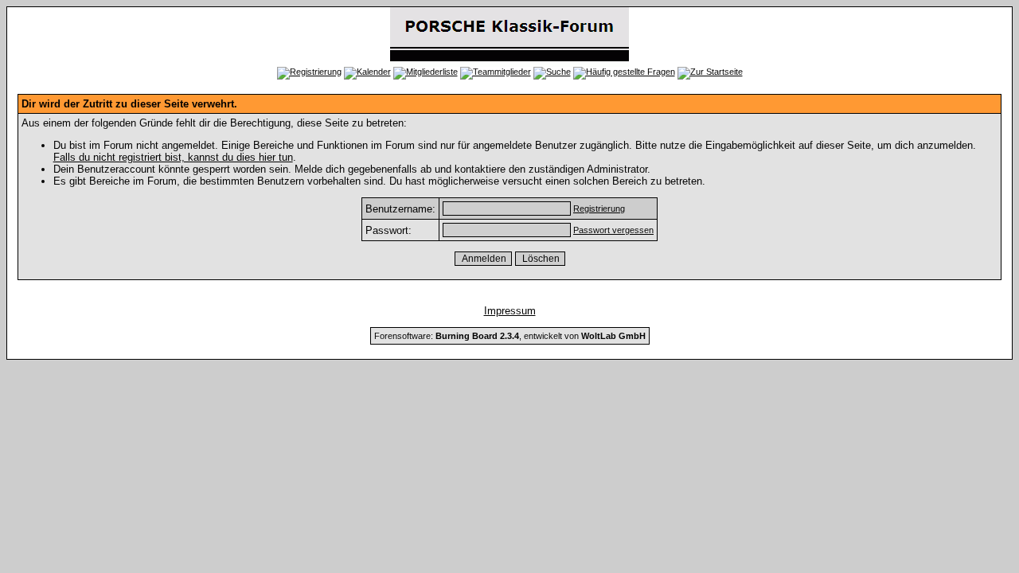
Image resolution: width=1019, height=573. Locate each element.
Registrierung (599, 208)
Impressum (510, 311)
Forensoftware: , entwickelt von (510, 336)
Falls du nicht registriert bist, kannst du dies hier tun (173, 157)
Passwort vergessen (613, 230)
